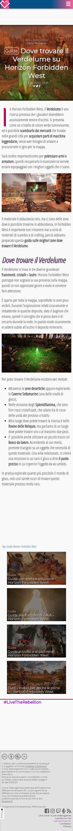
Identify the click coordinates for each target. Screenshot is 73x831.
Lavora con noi (63, 818)
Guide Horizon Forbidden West (21, 546)
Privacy (67, 826)
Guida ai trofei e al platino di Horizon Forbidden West (31, 653)
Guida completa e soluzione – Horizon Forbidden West (32, 581)
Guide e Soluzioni (40, 40)
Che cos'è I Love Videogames (55, 815)
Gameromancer (62, 821)
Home (27, 40)
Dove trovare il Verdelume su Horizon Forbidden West (37, 63)
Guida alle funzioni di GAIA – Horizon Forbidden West (31, 617)
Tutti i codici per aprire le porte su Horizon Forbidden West (34, 690)
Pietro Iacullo (39, 806)
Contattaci (65, 823)
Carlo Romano (36, 43)
